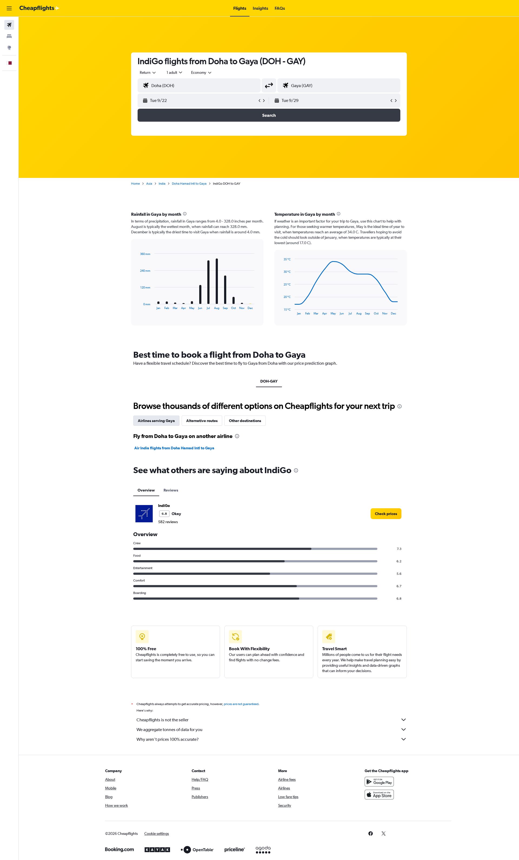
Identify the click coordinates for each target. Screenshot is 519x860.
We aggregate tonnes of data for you (169, 729)
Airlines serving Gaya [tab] (156, 421)
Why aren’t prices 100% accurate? (168, 739)
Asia (149, 183)
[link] (386, 513)
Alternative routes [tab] (202, 421)
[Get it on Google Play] (379, 781)
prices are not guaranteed (241, 704)
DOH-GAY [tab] (269, 381)
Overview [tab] (146, 490)
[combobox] (148, 72)
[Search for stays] (9, 36)
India (162, 183)
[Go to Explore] (9, 47)
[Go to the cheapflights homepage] (39, 8)
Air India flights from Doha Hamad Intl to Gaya (174, 448)
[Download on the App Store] (379, 794)
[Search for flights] (9, 24)
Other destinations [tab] (245, 421)
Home (135, 183)
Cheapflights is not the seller (162, 719)
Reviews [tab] (171, 490)
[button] (9, 8)
